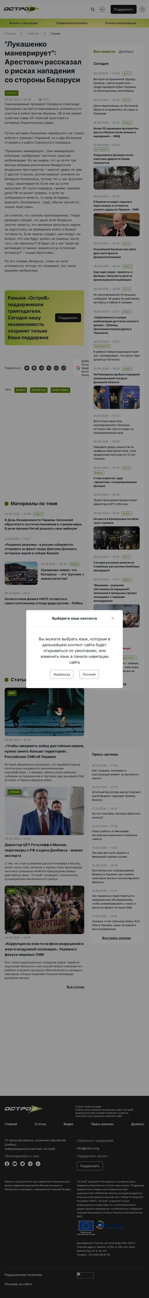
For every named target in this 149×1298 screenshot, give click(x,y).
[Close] (112, 618)
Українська (61, 674)
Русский (89, 674)
